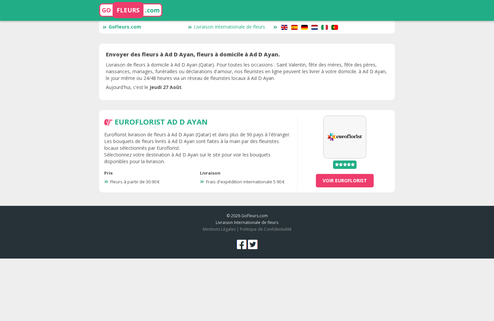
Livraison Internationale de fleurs (229, 27)
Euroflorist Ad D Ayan (161, 122)
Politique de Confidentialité (266, 229)
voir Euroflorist (345, 180)
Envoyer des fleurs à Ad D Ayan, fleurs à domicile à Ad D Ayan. (193, 54)
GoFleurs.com (125, 27)
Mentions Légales (219, 229)
